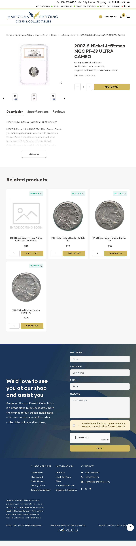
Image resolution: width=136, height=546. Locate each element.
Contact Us (37, 472)
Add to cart (112, 86)
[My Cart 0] (121, 17)
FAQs (58, 481)
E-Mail (73, 380)
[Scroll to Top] (130, 527)
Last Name (76, 366)
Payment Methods (65, 485)
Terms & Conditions (40, 490)
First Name (76, 352)
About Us (60, 472)
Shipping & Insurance (66, 490)
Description (15, 112)
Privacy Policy (38, 485)
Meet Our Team (63, 477)
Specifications (38, 112)
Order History (38, 481)
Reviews (58, 112)
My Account (37, 477)
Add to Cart (32, 253)
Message (75, 393)
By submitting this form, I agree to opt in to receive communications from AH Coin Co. (104, 425)
